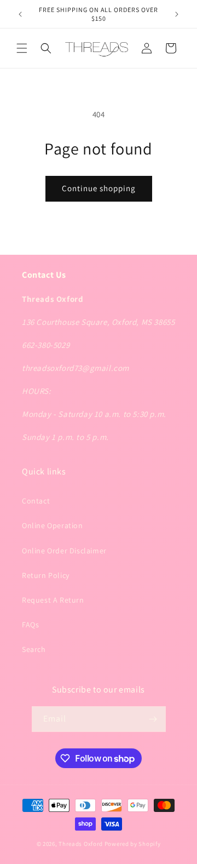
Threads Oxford (81, 844)
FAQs (30, 625)
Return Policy (45, 575)
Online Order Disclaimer (64, 551)
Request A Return (53, 600)
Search (34, 649)
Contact (36, 501)
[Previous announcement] (20, 14)
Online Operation (52, 525)
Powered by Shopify (133, 844)
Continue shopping (99, 188)
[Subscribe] (153, 719)
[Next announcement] (177, 14)
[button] (22, 48)
